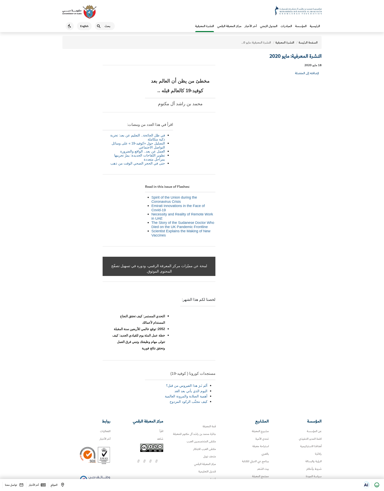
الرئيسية (315, 26)
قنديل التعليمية (207, 471)
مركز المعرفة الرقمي (229, 26)
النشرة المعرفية (204, 26)
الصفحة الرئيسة (308, 42)
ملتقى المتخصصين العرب (201, 441)
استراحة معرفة (260, 446)
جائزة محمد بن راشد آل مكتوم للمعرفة (194, 433)
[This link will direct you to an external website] (79, 12)
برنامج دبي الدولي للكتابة (255, 461)
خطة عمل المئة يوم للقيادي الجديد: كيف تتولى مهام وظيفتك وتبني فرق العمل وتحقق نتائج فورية (138, 342)
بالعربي (265, 453)
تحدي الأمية (262, 438)
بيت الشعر (263, 468)
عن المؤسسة (314, 431)
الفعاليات (105, 431)
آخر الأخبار (251, 26)
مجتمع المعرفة (260, 476)
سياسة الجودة (314, 476)
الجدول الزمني (268, 26)
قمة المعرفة (209, 426)
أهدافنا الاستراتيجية (311, 446)
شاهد (160, 438)
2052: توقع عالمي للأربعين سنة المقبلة (139, 329)
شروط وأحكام (314, 468)
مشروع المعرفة (260, 431)
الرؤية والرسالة (313, 461)
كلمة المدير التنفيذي (310, 438)
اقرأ (161, 431)
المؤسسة (301, 26)
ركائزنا (318, 453)
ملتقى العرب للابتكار (204, 449)
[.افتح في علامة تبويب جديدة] (366, 485)
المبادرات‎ (286, 26)
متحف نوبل (209, 456)
